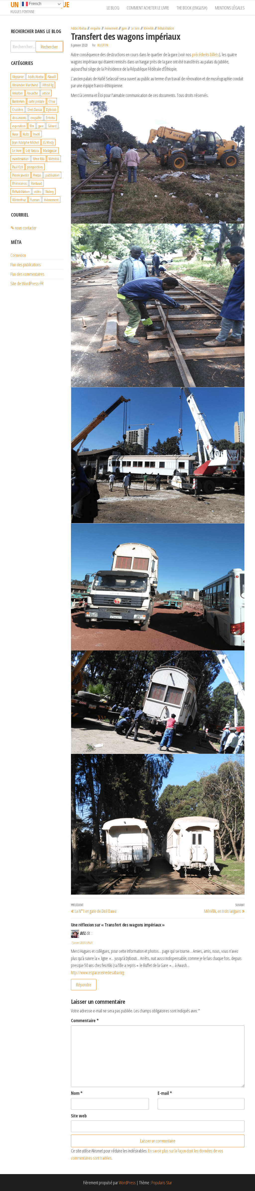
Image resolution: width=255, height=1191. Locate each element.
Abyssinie (18, 76)
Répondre (83, 985)
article (46, 93)
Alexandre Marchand (25, 84)
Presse (37, 175)
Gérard (52, 125)
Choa (52, 101)
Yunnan (35, 199)
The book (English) (192, 8)
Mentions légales (230, 8)
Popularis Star (161, 1183)
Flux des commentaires (27, 274)
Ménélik (148, 28)
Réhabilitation (166, 28)
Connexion (18, 255)
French (34, 3)
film (32, 125)
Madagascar (50, 150)
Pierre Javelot (20, 175)
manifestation (20, 158)
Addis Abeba (78, 28)
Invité (36, 134)
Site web (79, 1116)
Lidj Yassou (32, 150)
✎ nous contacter (23, 228)
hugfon (102, 45)
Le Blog (113, 8)
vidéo (37, 191)
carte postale (36, 101)
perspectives (35, 166)
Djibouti (51, 109)
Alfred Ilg (47, 84)
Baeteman (18, 101)
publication (52, 175)
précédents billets (205, 54)
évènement (111, 28)
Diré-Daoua (34, 109)
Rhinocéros (19, 183)
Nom (76, 1093)
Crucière (17, 109)
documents (19, 117)
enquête (95, 28)
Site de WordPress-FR (26, 283)
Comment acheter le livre (148, 8)
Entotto (50, 117)
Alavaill (52, 76)
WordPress (127, 1183)
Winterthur (19, 199)
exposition (18, 125)
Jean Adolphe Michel (25, 142)
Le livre (135, 28)
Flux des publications (25, 265)
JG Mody (48, 142)
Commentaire (85, 1020)
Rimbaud (36, 183)
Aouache (32, 93)
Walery (49, 191)
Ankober (17, 93)
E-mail (165, 1093)
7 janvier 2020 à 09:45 (81, 943)
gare (124, 28)
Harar (15, 134)
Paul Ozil (17, 166)
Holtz (26, 134)
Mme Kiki (38, 158)
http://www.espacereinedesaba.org (97, 972)
